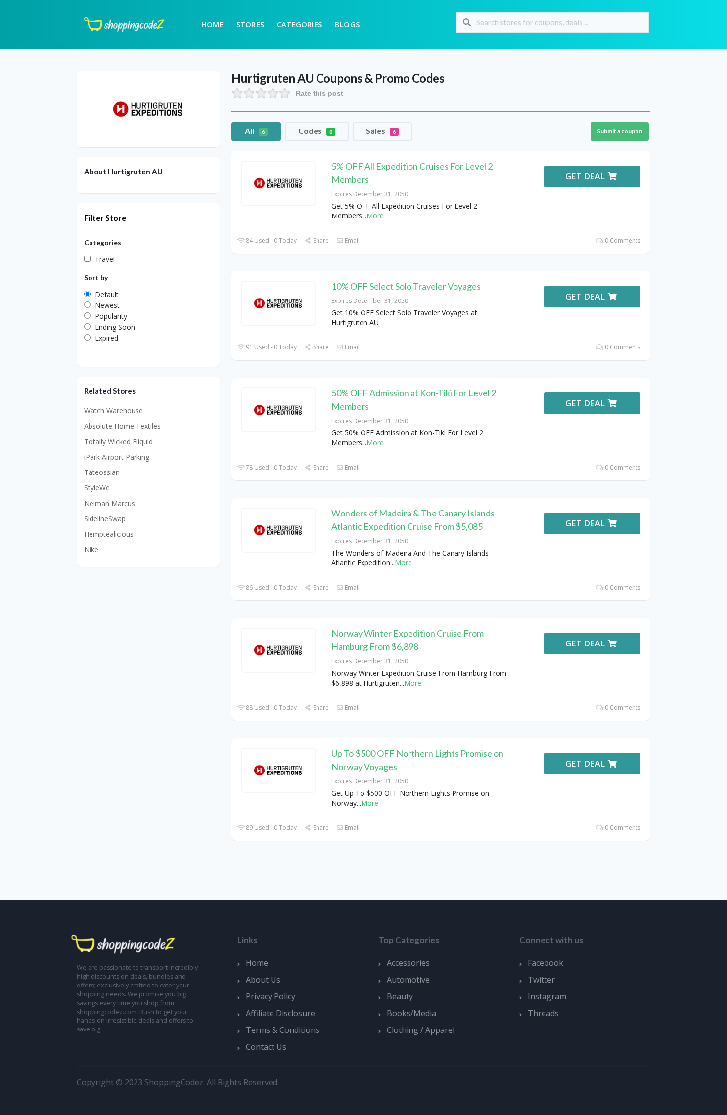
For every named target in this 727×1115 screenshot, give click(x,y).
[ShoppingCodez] (124, 23)
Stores (250, 24)
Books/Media (411, 1013)
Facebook (545, 962)
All (255, 130)
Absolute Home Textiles (122, 425)
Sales (381, 130)
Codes (315, 130)
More (375, 215)
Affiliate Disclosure (280, 1013)
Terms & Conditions (282, 1030)
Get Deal (586, 176)
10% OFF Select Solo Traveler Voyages (406, 286)
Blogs (347, 24)
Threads (543, 1013)
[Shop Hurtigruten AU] (148, 108)
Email (351, 240)
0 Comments (621, 240)
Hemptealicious (109, 534)
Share (320, 240)
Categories (299, 24)
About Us (263, 979)
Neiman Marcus (109, 503)
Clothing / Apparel (420, 1030)
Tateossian (102, 472)
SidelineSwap (105, 518)
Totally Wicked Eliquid (118, 441)
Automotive (408, 979)
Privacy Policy (270, 996)
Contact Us (266, 1046)
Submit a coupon (619, 131)
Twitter (541, 979)
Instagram (547, 996)
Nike (91, 549)
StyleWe (97, 487)
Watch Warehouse (113, 410)
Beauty (400, 996)
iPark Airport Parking (116, 457)
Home (212, 24)
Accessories (408, 962)
